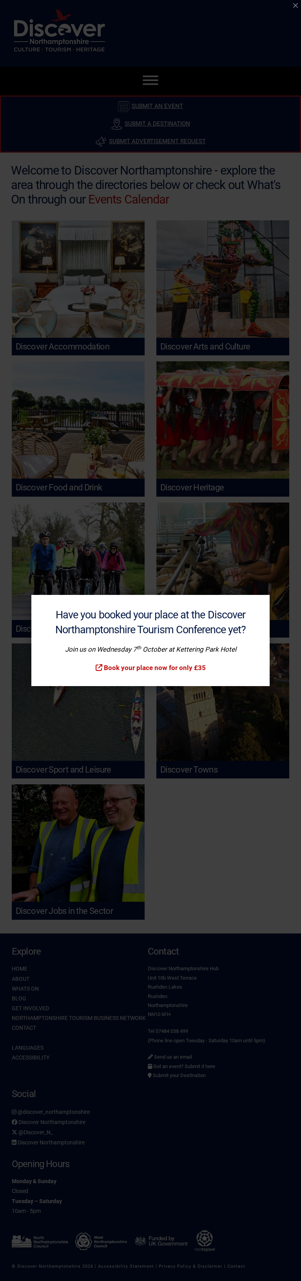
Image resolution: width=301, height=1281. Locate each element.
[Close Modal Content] (295, 5)
